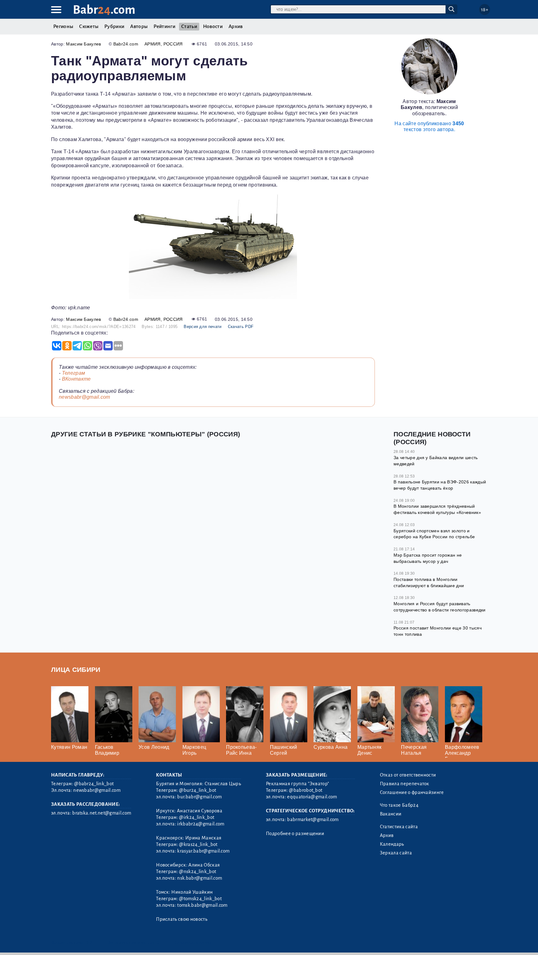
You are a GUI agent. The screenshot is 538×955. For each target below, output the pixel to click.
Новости (213, 26)
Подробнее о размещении (295, 833)
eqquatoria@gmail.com (312, 796)
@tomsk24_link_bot (200, 898)
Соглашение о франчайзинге (412, 792)
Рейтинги (164, 26)
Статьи (189, 26)
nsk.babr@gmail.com (199, 878)
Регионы (63, 26)
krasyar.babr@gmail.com (203, 850)
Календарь (392, 844)
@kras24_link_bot (198, 844)
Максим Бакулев (83, 43)
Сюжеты (88, 26)
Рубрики (114, 26)
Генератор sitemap (193, 942)
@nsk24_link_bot (197, 871)
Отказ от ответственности (408, 774)
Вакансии (391, 813)
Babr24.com (125, 43)
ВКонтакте (76, 379)
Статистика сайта (399, 826)
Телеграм (73, 373)
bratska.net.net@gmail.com (101, 812)
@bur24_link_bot (197, 790)
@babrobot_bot (305, 790)
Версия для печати (202, 326)
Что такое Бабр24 (399, 805)
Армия (152, 43)
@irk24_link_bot (196, 817)
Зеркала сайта (396, 852)
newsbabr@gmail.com (84, 397)
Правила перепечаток (404, 783)
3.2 (89, 942)
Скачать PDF (241, 326)
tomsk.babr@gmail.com (202, 905)
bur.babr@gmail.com (199, 796)
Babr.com (104, 9)
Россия (173, 43)
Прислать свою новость (181, 919)
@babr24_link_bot (94, 783)
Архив (236, 26)
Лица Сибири (76, 669)
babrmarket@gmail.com (312, 819)
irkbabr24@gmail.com (200, 823)
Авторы (139, 26)
